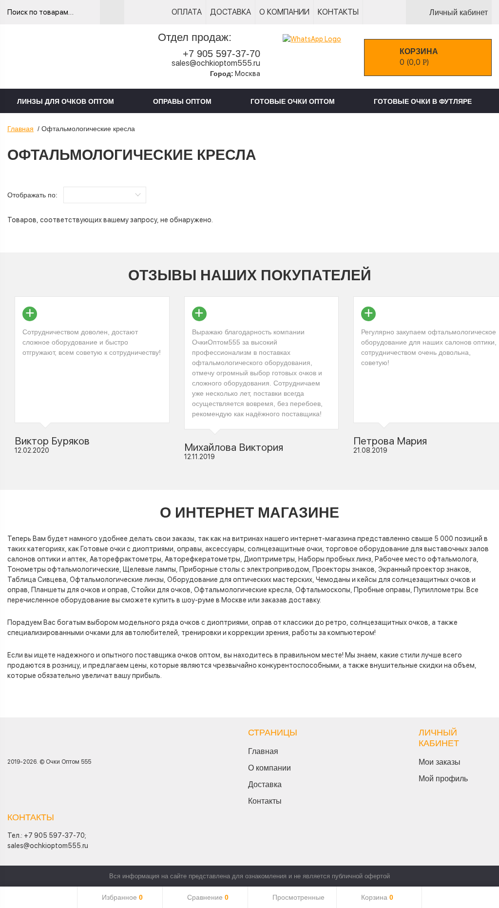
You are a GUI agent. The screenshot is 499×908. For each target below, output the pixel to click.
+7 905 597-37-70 (221, 53)
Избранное (122, 897)
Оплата (187, 12)
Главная (20, 129)
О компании (284, 12)
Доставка (230, 12)
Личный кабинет (458, 12)
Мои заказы (440, 762)
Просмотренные (298, 897)
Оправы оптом (182, 101)
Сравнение (208, 897)
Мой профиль (443, 778)
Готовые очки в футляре (423, 101)
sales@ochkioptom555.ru (216, 63)
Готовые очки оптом (292, 101)
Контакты (338, 12)
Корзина (377, 897)
